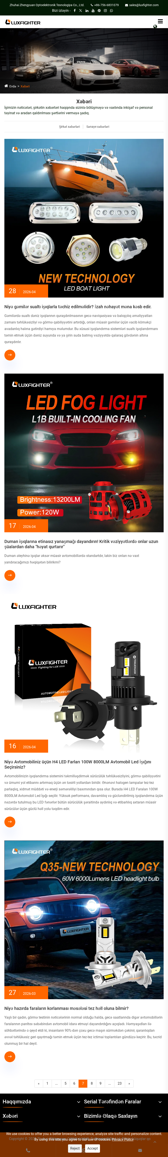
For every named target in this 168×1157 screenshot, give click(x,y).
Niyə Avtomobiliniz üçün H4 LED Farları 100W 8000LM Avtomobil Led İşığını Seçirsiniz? (77, 764)
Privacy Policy (123, 1139)
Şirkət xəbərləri (69, 126)
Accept (92, 1148)
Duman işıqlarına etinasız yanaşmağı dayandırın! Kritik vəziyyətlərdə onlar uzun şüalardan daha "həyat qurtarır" (81, 544)
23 (120, 1083)
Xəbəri (25, 86)
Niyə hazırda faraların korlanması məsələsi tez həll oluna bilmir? (66, 1008)
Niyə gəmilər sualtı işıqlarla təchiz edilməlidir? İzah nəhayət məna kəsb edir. (78, 306)
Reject (75, 1148)
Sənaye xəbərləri (97, 126)
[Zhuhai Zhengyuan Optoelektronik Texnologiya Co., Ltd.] (22, 22)
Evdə (12, 86)
